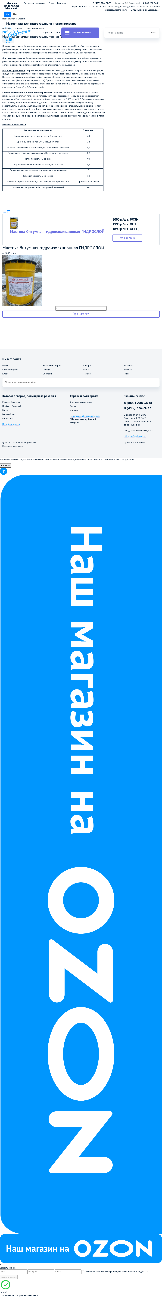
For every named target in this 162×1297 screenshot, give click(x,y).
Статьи (73, 406)
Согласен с (116, 1271)
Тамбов (87, 373)
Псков (127, 373)
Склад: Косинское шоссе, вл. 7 (145, 9)
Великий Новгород (52, 365)
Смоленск (47, 373)
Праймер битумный (11, 406)
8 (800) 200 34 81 (138, 403)
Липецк (46, 369)
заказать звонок (8, 1276)
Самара (87, 365)
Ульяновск (129, 365)
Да (7, 14)
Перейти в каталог (11, 424)
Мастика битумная (11, 402)
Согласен (5, 465)
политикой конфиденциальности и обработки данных (122, 1271)
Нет (15, 14)
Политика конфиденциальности (85, 415)
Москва (5, 365)
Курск (5, 373)
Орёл (86, 369)
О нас (51, 3)
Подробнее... (129, 459)
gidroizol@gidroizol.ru (116, 9)
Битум (5, 410)
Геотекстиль (7, 418)
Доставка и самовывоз (35, 3)
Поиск (153, 32)
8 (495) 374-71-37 (102, 3)
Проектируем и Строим (13, 18)
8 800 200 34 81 (151, 3)
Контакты (61, 3)
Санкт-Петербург (10, 369)
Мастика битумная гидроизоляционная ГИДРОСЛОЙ (57, 231)
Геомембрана (9, 414)
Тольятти (128, 369)
